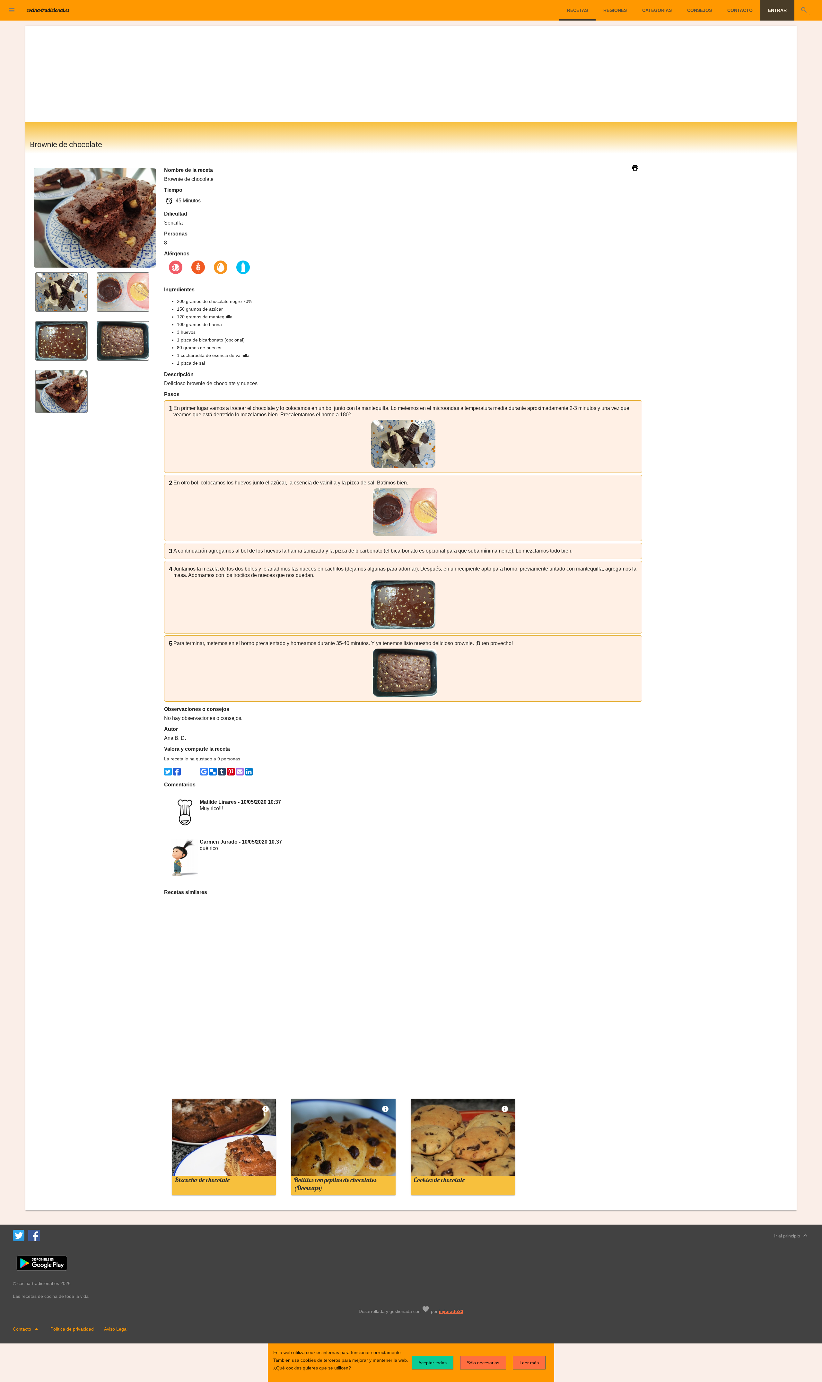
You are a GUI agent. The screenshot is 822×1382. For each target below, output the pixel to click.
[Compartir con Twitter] (168, 771)
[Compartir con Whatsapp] (186, 771)
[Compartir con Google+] (195, 771)
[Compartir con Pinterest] (231, 771)
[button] (11, 10)
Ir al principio (791, 1235)
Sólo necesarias (483, 1362)
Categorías (657, 10)
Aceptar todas (432, 1362)
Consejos (699, 10)
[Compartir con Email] (240, 771)
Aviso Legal (115, 1329)
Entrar (777, 10)
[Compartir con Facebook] (177, 771)
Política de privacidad (72, 1329)
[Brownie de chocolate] (61, 291)
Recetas (577, 10)
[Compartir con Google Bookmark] (204, 771)
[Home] (48, 9)
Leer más (529, 1362)
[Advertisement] (411, 74)
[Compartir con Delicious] (213, 771)
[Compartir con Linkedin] (249, 771)
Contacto (740, 10)
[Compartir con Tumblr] (222, 771)
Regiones (615, 10)
